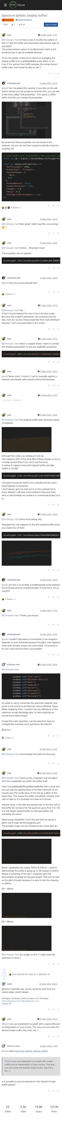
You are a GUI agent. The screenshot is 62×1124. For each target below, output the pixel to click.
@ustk (5, 88)
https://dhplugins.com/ (11, 1001)
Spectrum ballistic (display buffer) (31, 1051)
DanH (9, 984)
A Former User (13, 664)
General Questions (24, 20)
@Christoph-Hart (10, 40)
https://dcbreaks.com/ (30, 1001)
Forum (21, 5)
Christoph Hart (13, 83)
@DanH (5, 1024)
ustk (9, 35)
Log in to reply (51, 24)
